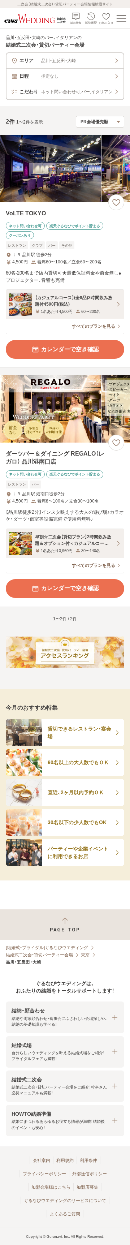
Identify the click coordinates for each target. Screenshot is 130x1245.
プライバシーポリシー (44, 1173)
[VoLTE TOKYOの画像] (65, 168)
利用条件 (88, 1160)
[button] (65, 1017)
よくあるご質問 (65, 1213)
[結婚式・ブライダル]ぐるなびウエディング (47, 947)
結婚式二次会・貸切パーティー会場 (39, 954)
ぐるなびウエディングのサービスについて (65, 1200)
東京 (85, 954)
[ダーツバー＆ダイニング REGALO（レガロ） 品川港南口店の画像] (65, 409)
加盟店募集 (87, 1187)
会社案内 (41, 1160)
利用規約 (65, 1160)
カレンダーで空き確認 (70, 349)
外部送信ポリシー (89, 1173)
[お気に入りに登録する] (116, 202)
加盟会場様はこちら (50, 1187)
